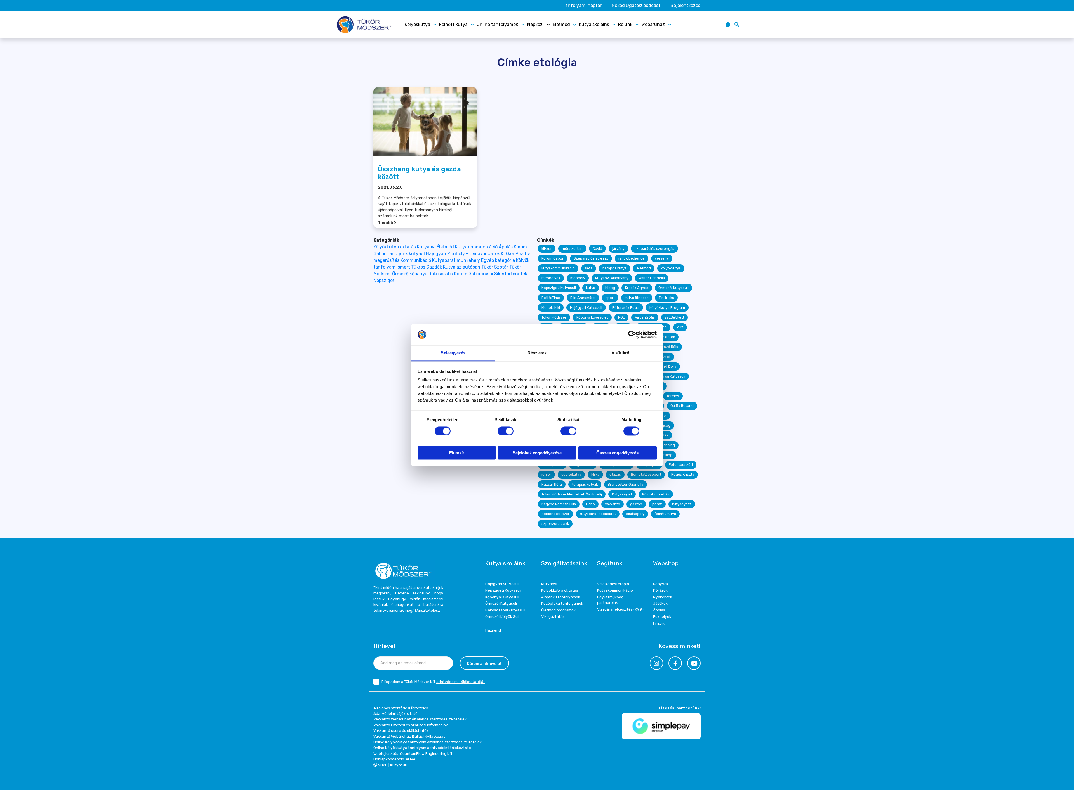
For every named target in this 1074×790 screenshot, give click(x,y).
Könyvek (660, 584)
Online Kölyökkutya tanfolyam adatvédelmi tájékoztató (422, 747)
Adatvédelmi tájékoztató (395, 713)
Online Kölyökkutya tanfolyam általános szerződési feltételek (427, 742)
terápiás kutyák (585, 484)
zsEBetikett (674, 317)
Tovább (386, 222)
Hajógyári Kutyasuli (586, 307)
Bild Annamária (582, 298)
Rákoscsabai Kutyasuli (505, 610)
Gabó (590, 504)
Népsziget (384, 280)
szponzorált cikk (555, 523)
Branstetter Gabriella (625, 484)
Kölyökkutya (417, 24)
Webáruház (653, 24)
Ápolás (506, 247)
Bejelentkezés (685, 5)
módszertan (572, 248)
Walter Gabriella (652, 278)
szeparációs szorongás (654, 248)
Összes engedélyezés (617, 453)
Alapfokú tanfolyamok (560, 597)
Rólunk (625, 24)
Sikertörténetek (510, 273)
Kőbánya (418, 273)
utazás (615, 474)
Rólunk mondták (655, 494)
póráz (657, 504)
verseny (662, 258)
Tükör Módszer (553, 317)
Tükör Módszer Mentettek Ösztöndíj (571, 494)
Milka (595, 474)
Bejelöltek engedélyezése (537, 453)
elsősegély (635, 514)
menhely (577, 278)
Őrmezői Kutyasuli (673, 288)
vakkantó (612, 504)
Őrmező (400, 273)
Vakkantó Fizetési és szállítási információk (410, 725)
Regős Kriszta (682, 474)
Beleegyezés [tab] (453, 353)
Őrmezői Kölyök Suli (502, 616)
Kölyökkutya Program (667, 307)
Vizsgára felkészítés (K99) (620, 609)
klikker (546, 248)
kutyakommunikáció (558, 268)
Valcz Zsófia (645, 317)
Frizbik (659, 623)
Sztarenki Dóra (663, 366)
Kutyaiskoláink (594, 24)
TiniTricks (666, 298)
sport (610, 298)
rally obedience (631, 258)
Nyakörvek (662, 597)
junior (546, 474)
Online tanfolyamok (497, 24)
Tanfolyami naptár (582, 5)
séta (588, 268)
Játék (494, 253)
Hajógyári (436, 253)
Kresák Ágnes (636, 288)
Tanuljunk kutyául (406, 253)
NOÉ (621, 317)
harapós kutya (614, 268)
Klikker (507, 253)
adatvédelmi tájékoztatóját (460, 681)
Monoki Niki (550, 307)
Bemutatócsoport (646, 474)
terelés (673, 396)
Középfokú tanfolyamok (562, 603)
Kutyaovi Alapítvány (611, 278)
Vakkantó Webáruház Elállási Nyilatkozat (409, 736)
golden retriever (555, 514)
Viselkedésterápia (613, 584)
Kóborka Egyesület (592, 317)
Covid (597, 248)
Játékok (660, 603)
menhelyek (550, 278)
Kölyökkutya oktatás (394, 247)
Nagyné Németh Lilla (558, 504)
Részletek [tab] (537, 353)
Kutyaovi (426, 247)
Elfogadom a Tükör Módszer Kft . (433, 681)
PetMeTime (550, 298)
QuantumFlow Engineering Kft (426, 753)
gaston (636, 504)
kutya (590, 288)
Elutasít (456, 453)
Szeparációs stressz (591, 258)
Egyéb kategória (498, 260)
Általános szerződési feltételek (400, 708)
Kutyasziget (622, 494)
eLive (410, 759)
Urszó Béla (669, 347)
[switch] (506, 430)
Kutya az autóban (461, 267)
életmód (644, 268)
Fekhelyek (662, 616)
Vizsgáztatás (553, 616)
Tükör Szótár (494, 267)
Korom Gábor (552, 258)
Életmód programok (558, 610)
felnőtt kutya (665, 514)
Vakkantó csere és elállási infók (400, 730)
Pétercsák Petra (625, 307)
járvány (618, 248)
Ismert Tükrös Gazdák (419, 267)
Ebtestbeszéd (681, 464)
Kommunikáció (416, 260)
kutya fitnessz (637, 298)
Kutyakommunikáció (476, 247)
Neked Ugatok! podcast (636, 5)
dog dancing (664, 445)
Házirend (493, 630)
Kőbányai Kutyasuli (669, 376)
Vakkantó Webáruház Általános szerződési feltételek (420, 719)
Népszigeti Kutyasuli (558, 288)
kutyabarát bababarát (598, 514)
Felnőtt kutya (453, 24)
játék (664, 435)
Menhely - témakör (467, 253)
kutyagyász (681, 504)
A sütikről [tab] (620, 353)
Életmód (561, 24)
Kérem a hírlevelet (484, 663)
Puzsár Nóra (551, 484)
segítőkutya (571, 474)
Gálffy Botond (682, 406)
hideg (610, 288)
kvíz (680, 327)
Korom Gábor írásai (473, 273)
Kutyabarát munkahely (456, 260)
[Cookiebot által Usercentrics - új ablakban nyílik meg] (632, 334)
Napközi (535, 24)
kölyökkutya (671, 268)
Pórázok (660, 590)
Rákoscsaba (440, 273)
